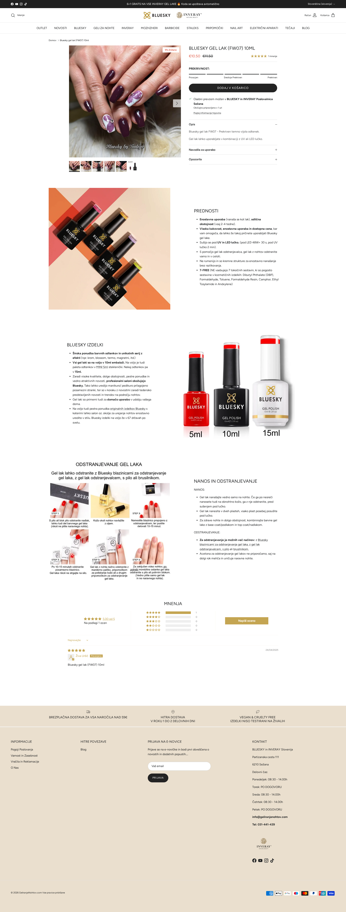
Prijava (158, 777)
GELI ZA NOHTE (104, 28)
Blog (83, 749)
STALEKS (193, 28)
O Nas (15, 767)
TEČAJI (290, 28)
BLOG (306, 28)
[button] (153, 612)
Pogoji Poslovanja (22, 749)
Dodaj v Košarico (233, 88)
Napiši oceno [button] (246, 620)
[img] (76, 650)
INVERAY (128, 28)
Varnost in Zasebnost (24, 755)
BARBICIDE (172, 28)
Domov (52, 40)
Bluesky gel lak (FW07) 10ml (74, 40)
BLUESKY (80, 28)
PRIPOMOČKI (214, 28)
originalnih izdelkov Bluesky (127, 408)
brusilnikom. (241, 549)
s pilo (225, 549)
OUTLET (42, 28)
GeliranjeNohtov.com (30, 892)
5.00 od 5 (109, 619)
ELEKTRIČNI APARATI (264, 28)
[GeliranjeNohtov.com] (173, 15)
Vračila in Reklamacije (25, 761)
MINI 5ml (102, 367)
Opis (192, 124)
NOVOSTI (60, 28)
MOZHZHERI (149, 28)
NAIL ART (236, 28)
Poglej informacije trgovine (207, 113)
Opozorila (195, 159)
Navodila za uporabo (202, 149)
